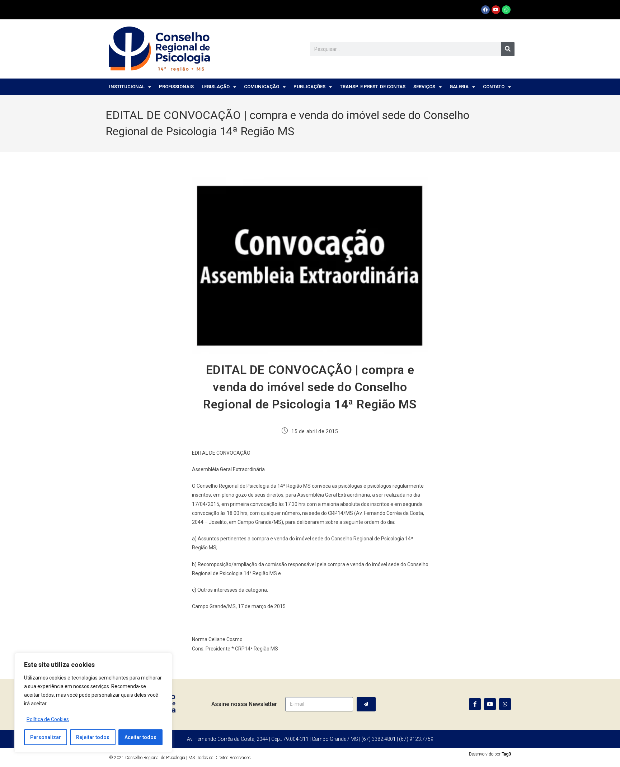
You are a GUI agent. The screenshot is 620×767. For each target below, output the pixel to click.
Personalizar (45, 737)
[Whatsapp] (506, 9)
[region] (93, 703)
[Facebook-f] (475, 704)
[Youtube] (496, 9)
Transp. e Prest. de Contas (372, 86)
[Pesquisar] (508, 49)
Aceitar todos (140, 737)
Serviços (424, 86)
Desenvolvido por (490, 754)
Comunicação (261, 86)
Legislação (216, 86)
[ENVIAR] (366, 704)
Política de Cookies (48, 719)
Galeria (459, 86)
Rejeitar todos (92, 737)
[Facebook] (485, 9)
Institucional (127, 86)
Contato (493, 86)
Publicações (309, 86)
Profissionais (176, 86)
